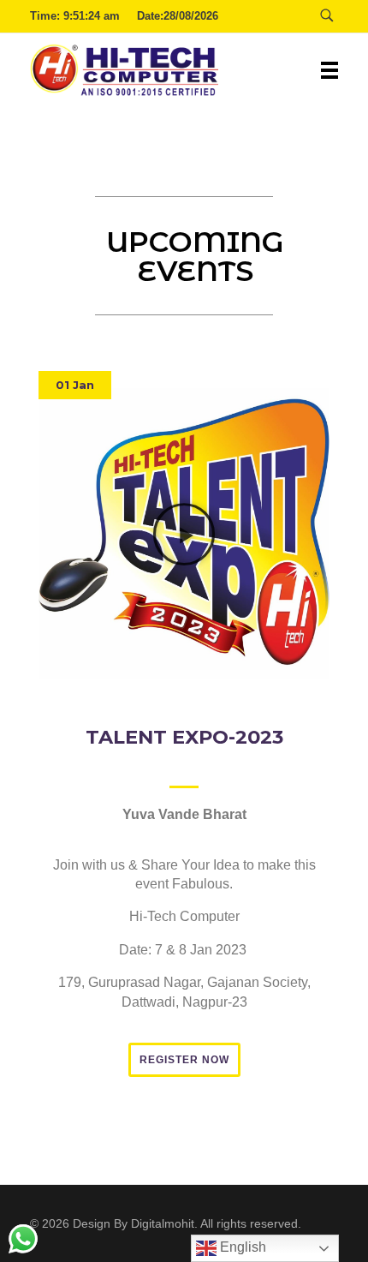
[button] (75, 385)
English (241, 1247)
